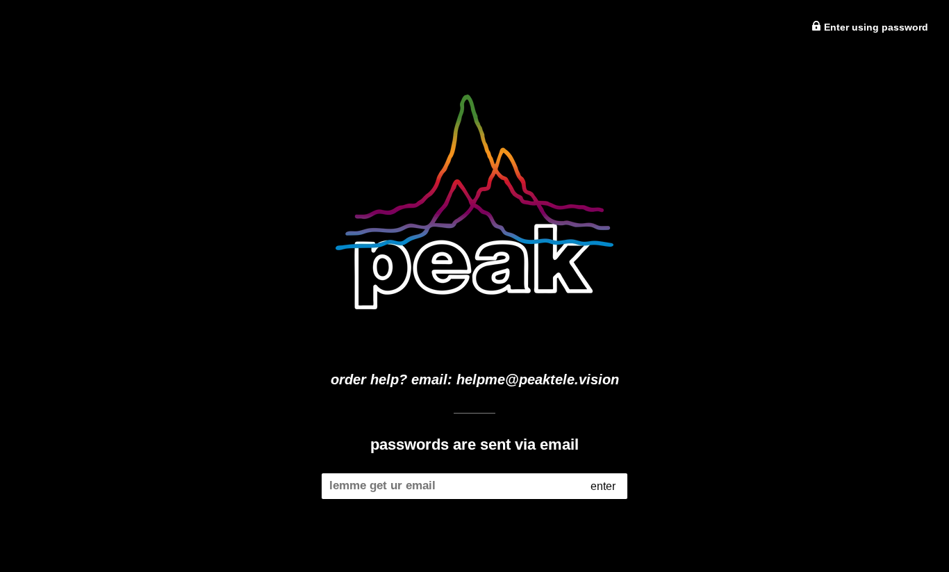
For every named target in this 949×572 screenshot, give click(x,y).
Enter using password (874, 27)
